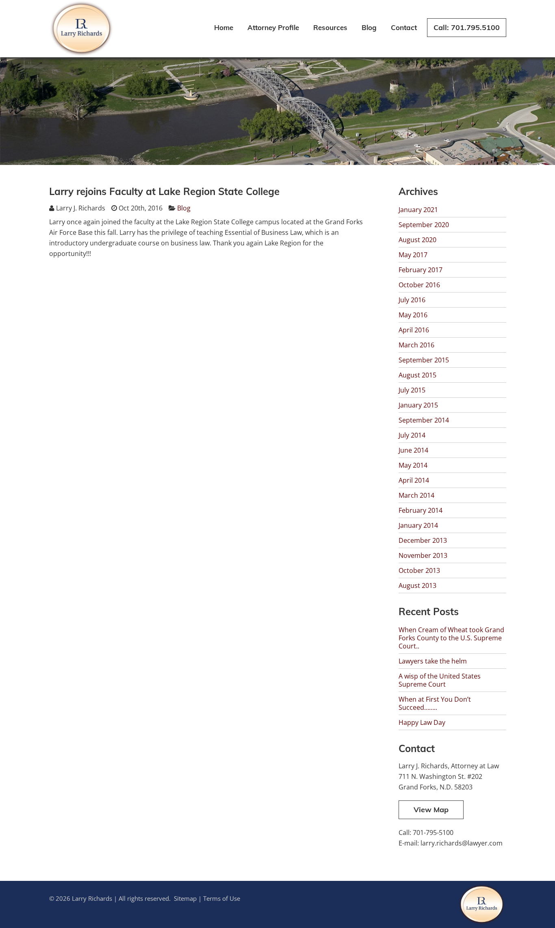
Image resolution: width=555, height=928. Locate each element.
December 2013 (423, 540)
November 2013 (423, 555)
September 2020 (424, 224)
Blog (369, 27)
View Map (431, 809)
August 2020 (417, 239)
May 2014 (413, 465)
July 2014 (412, 435)
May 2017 (413, 254)
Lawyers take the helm (433, 661)
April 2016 (414, 329)
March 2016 (416, 344)
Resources (330, 27)
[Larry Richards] (81, 54)
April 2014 (414, 480)
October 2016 (419, 284)
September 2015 (424, 360)
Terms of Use (221, 898)
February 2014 (420, 510)
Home (223, 27)
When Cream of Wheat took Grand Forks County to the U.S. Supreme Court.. (451, 637)
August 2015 (417, 375)
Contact (404, 27)
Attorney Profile (273, 27)
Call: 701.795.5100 (467, 27)
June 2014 (413, 450)
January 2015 (418, 405)
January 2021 (418, 209)
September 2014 (424, 420)
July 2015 (412, 390)
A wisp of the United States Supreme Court (440, 680)
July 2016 (412, 299)
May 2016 (413, 314)
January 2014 (418, 525)
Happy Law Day (422, 722)
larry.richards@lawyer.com (462, 843)
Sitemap (185, 898)
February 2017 (420, 269)
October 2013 (419, 570)
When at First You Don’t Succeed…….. (435, 703)
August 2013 (417, 585)
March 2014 (416, 495)
